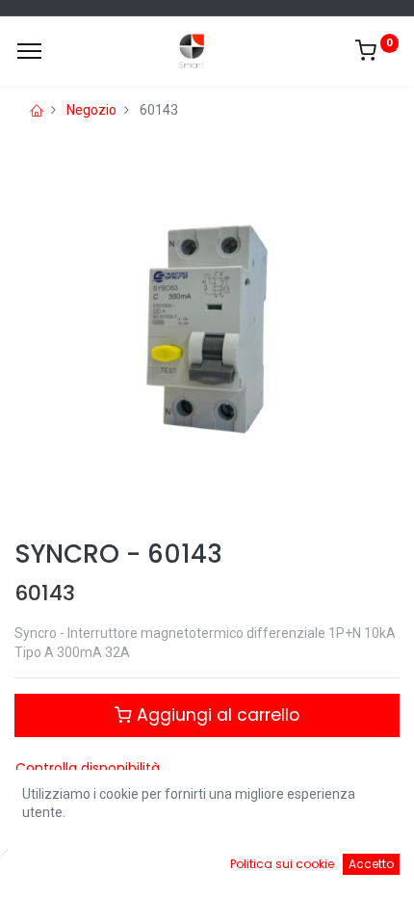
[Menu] (29, 51)
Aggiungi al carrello (215, 714)
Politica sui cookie (282, 864)
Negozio (91, 110)
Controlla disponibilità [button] (87, 768)
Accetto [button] (371, 864)
